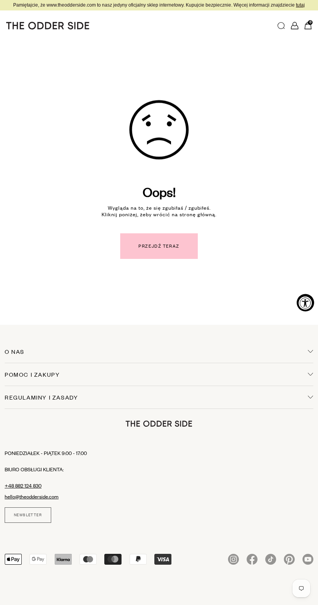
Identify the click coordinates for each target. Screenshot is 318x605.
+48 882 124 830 (23, 485)
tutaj (300, 5)
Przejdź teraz (158, 246)
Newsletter (28, 515)
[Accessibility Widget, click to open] (305, 302)
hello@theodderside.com (32, 496)
